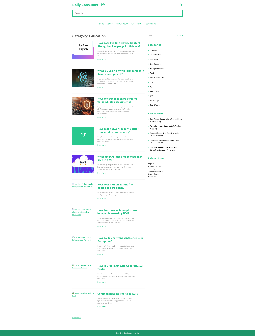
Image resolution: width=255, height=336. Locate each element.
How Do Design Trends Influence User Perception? (120, 239)
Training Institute (154, 166)
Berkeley (151, 169)
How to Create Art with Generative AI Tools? (120, 267)
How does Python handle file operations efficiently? (115, 186)
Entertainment (155, 64)
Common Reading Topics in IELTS (117, 293)
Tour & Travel (155, 105)
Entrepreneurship (157, 68)
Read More (101, 59)
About (110, 24)
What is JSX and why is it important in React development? (120, 72)
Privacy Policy (122, 24)
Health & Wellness (157, 78)
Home (101, 24)
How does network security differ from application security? (117, 130)
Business (153, 50)
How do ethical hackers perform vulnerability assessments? (117, 100)
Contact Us (151, 24)
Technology (154, 100)
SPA (151, 96)
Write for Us (137, 24)
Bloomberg (152, 176)
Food (152, 73)
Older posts (76, 318)
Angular (151, 164)
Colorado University (155, 171)
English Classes (153, 174)
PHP (151, 82)
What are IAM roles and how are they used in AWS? (119, 158)
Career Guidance (156, 55)
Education (154, 59)
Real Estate (154, 91)
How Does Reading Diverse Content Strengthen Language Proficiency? (118, 44)
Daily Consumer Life (89, 4)
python (152, 87)
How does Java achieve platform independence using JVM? (117, 211)
